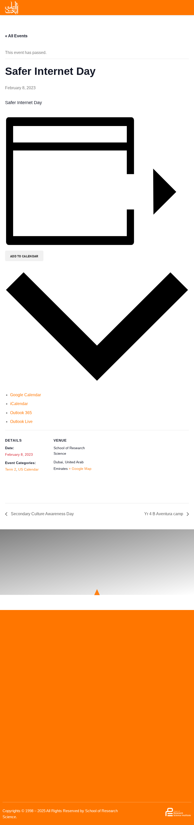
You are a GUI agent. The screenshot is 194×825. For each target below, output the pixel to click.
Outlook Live (21, 421)
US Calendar (28, 469)
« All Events (16, 36)
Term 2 (10, 469)
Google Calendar (25, 395)
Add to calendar (24, 256)
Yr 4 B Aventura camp (164, 514)
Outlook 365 (21, 413)
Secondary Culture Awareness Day (42, 514)
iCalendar (19, 404)
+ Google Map (80, 469)
